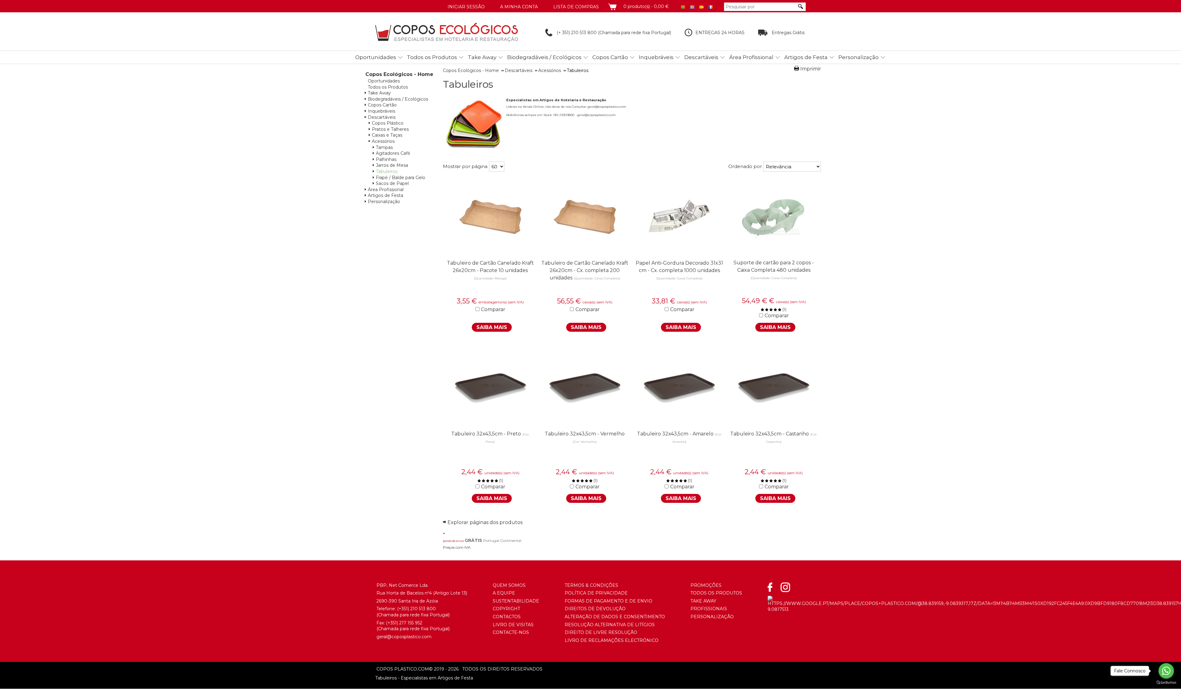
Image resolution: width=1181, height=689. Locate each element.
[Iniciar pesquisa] (800, 6)
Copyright (506, 608)
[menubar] (598, 57)
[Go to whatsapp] (1166, 671)
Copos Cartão (610, 57)
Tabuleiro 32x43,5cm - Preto (486, 434)
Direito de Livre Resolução (601, 632)
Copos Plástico (388, 123)
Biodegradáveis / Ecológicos (544, 57)
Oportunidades (375, 57)
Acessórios (383, 141)
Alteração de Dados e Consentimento (615, 616)
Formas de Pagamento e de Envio (608, 601)
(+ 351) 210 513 (571, 32)
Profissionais (708, 608)
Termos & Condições (591, 585)
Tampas (384, 147)
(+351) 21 (406, 608)
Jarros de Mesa (392, 165)
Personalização (858, 57)
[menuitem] (377, 56)
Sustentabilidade (516, 601)
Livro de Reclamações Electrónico (611, 640)
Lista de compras (576, 7)
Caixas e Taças (387, 135)
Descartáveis (701, 57)
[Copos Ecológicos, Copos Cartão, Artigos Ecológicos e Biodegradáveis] (446, 32)
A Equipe (504, 593)
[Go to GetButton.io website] (1166, 683)
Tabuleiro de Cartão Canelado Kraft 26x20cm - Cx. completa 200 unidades (584, 270)
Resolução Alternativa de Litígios (610, 624)
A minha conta (519, 7)
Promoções (706, 585)
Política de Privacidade (596, 593)
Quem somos (509, 585)
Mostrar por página (465, 166)
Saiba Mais (491, 327)
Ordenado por (745, 166)
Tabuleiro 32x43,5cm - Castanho (769, 434)
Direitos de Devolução (595, 608)
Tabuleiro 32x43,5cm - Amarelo (675, 434)
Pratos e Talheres (390, 129)
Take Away (482, 57)
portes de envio (453, 541)
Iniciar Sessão (466, 7)
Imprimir (810, 69)
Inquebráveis (656, 57)
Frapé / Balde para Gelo (400, 177)
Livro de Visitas (513, 624)
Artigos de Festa (806, 57)
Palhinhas (386, 159)
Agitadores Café (393, 153)
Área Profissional (751, 57)
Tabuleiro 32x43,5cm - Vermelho (585, 434)
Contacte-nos (511, 632)
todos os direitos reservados (486, 669)
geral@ (384, 636)
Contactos (507, 616)
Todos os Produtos (432, 57)
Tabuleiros (386, 171)
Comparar (493, 309)
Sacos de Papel (392, 183)
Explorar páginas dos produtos (485, 522)
